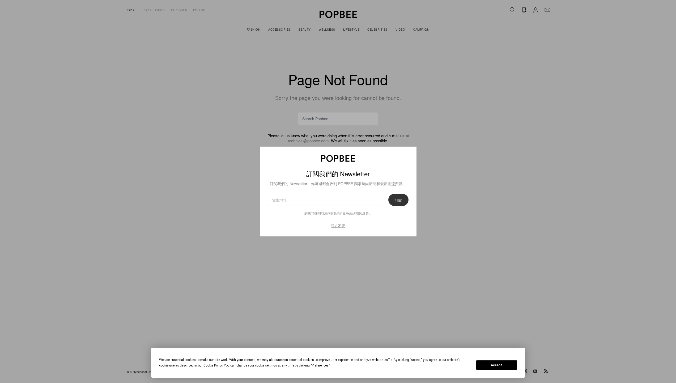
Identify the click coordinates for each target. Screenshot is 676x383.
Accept (496, 365)
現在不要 (338, 225)
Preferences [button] (320, 365)
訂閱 (398, 200)
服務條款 (348, 213)
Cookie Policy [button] (212, 365)
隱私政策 (363, 213)
